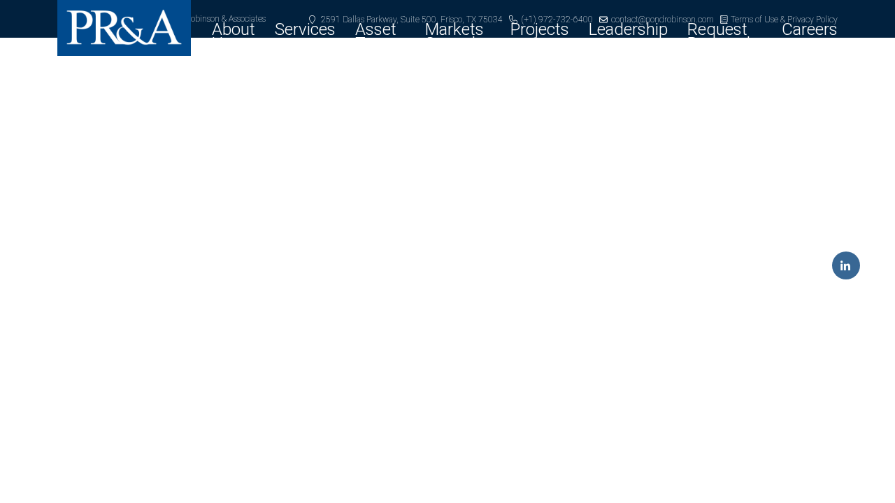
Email (262, 180)
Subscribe (447, 415)
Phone (265, 248)
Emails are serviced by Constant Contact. (350, 374)
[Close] (651, 58)
